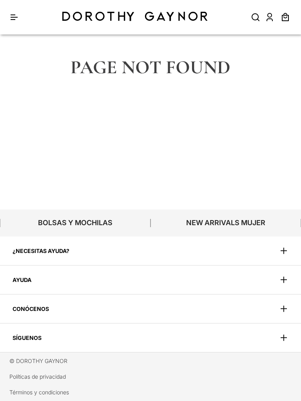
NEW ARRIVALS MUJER (225, 223)
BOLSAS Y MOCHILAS (75, 223)
